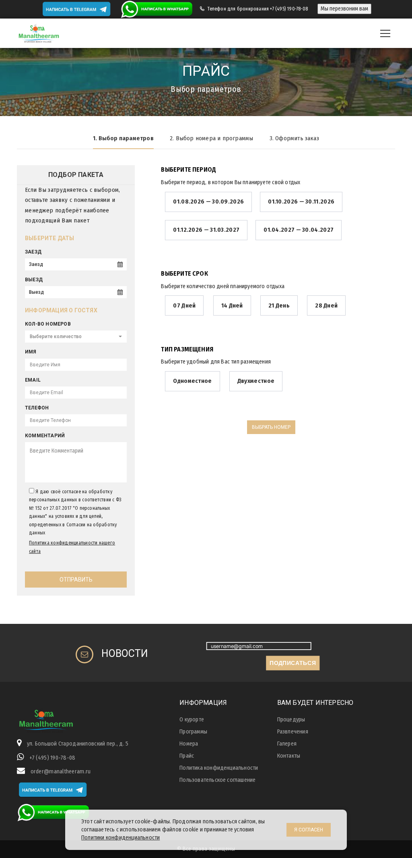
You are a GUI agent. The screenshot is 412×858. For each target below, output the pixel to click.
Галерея (287, 743)
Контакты (289, 755)
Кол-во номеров (48, 324)
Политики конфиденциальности (120, 837)
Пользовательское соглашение (217, 780)
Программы (193, 731)
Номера (188, 743)
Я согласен (308, 830)
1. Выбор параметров (123, 138)
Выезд (34, 280)
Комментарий (45, 435)
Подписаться (293, 663)
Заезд (33, 252)
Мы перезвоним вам (344, 8)
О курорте (191, 719)
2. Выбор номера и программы (211, 138)
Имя (31, 352)
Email (33, 380)
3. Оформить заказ (294, 138)
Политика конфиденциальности (218, 768)
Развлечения (292, 731)
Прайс (186, 755)
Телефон (37, 408)
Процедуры (291, 719)
